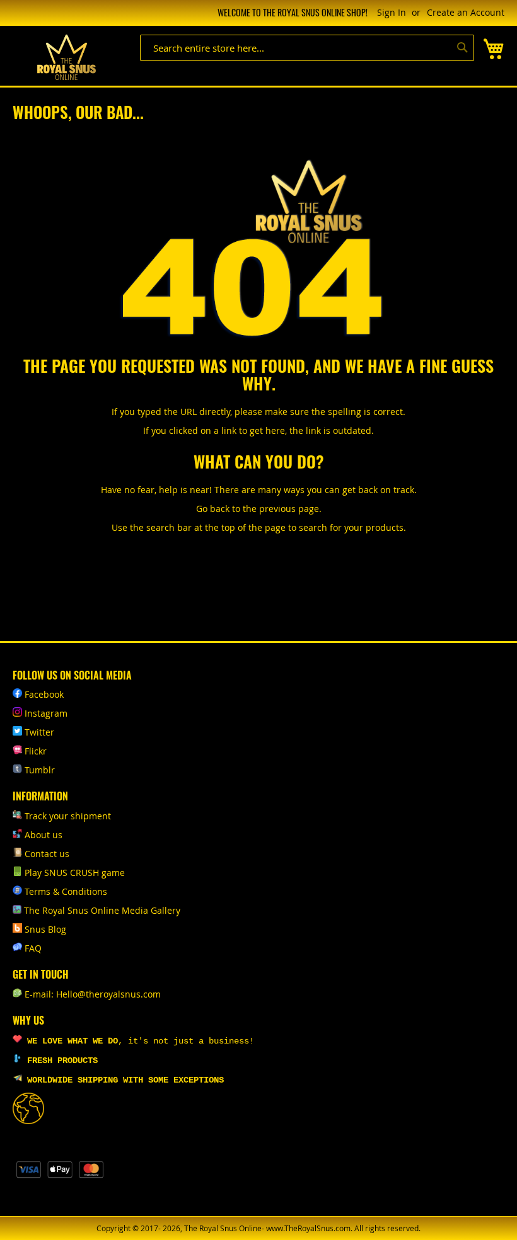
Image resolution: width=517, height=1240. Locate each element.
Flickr (36, 751)
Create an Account (465, 12)
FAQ (33, 948)
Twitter (39, 732)
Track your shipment (68, 816)
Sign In (391, 12)
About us (43, 835)
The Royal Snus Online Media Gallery (102, 910)
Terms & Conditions (66, 891)
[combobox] (307, 48)
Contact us (47, 854)
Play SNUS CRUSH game (75, 873)
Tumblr (40, 770)
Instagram (46, 713)
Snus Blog (45, 929)
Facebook (44, 694)
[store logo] (66, 58)
